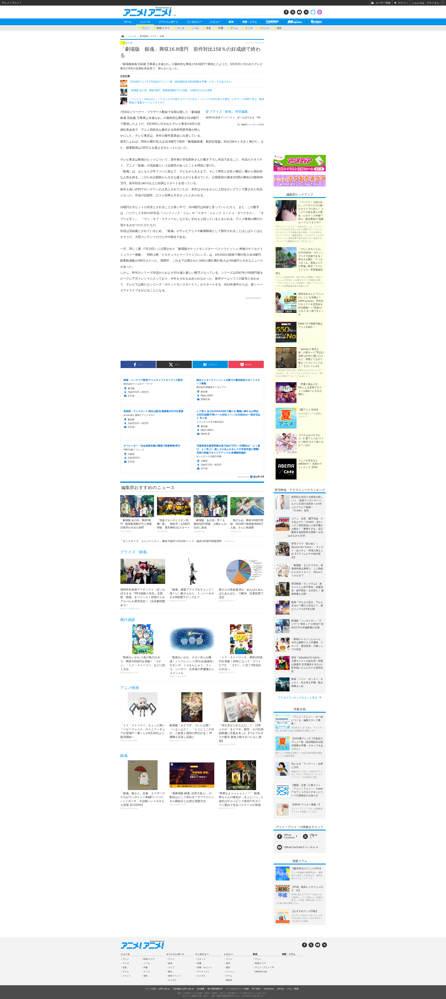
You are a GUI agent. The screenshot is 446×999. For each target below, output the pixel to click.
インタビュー (194, 21)
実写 (228, 963)
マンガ (180, 28)
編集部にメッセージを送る (252, 124)
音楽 (208, 28)
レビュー (215, 21)
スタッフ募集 (293, 989)
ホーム (128, 21)
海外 (279, 28)
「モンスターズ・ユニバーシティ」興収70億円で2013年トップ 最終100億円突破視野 (177, 541)
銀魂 (124, 756)
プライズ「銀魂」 (135, 552)
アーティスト (203, 971)
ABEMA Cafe (261, 971)
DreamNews (269, 989)
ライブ (171, 967)
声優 (220, 28)
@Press (280, 989)
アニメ (145, 28)
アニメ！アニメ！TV (264, 967)
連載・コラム (249, 21)
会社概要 (201, 989)
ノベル (195, 28)
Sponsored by (243, 477)
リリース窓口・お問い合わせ (157, 989)
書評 (228, 967)
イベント (265, 28)
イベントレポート (168, 21)
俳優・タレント (204, 967)
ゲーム (234, 28)
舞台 (170, 971)
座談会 (229, 980)
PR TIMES (256, 989)
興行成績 (127, 620)
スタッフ (201, 959)
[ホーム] (122, 36)
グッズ (248, 28)
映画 (170, 963)
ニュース (145, 21)
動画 (231, 21)
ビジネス (172, 980)
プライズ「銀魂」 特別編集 (228, 111)
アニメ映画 (129, 688)
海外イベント (174, 976)
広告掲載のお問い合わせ (183, 989)
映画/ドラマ (163, 28)
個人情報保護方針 (215, 989)
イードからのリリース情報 (237, 989)
